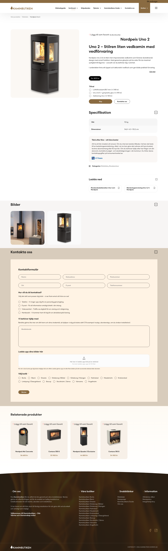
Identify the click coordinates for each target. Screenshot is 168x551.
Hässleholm (108, 378)
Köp (100, 101)
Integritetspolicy (149, 502)
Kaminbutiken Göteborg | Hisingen (92, 506)
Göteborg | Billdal (58, 378)
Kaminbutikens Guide (112, 8)
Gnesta (43, 378)
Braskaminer (114, 166)
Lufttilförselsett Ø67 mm (106, 90)
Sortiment (72, 8)
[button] (99, 34)
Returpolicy (147, 499)
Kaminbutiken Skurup (87, 518)
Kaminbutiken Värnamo (88, 523)
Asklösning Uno (102, 96)
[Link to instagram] (155, 530)
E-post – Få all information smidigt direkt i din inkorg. (41, 305)
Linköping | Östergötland (31, 381)
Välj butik (23, 373)
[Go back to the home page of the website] (22, 8)
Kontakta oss (129, 8)
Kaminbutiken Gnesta (87, 502)
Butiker (143, 8)
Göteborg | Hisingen (78, 378)
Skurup (48, 381)
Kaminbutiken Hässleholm (89, 511)
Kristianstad (122, 378)
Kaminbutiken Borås (86, 497)
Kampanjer (122, 499)
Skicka (23, 392)
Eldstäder (25, 17)
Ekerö (33, 378)
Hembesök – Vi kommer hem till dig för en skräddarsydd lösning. (46, 313)
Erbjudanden (85, 8)
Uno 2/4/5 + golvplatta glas (107, 93)
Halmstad (94, 378)
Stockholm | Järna (63, 381)
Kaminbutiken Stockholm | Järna (91, 520)
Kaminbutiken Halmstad (88, 509)
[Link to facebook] (150, 530)
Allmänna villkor (149, 497)
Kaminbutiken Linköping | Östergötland (94, 516)
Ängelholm (92, 381)
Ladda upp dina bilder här (30, 351)
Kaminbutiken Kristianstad (89, 513)
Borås (24, 378)
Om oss (120, 504)
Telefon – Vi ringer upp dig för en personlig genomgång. (43, 302)
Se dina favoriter (115, 35)
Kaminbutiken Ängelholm (88, 525)
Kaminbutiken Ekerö (86, 499)
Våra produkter (15, 17)
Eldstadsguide (60, 8)
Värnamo (79, 381)
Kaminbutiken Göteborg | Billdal (91, 504)
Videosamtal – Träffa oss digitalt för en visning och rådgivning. (45, 309)
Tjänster (96, 8)
